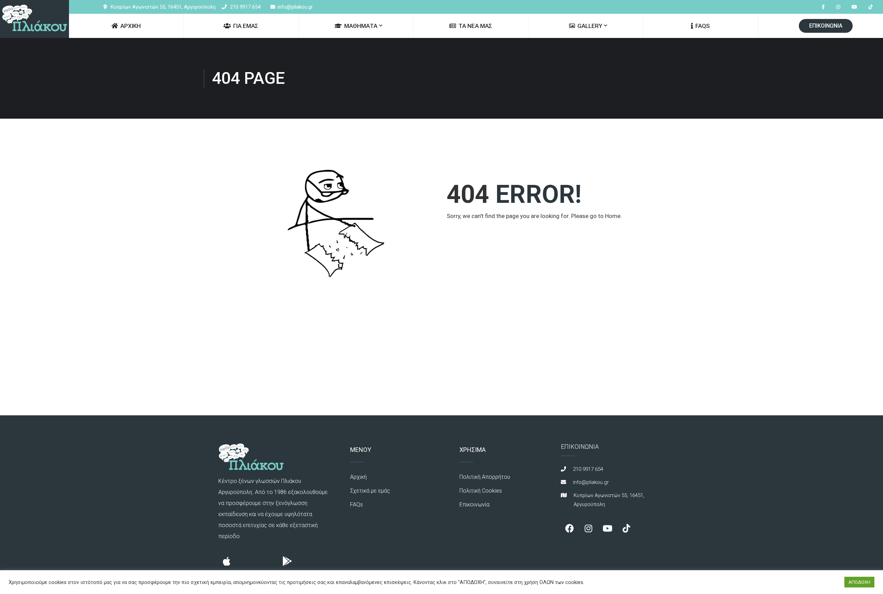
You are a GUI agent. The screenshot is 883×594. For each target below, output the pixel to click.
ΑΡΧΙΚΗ (130, 25)
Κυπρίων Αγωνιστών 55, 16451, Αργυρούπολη (163, 7)
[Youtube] (607, 528)
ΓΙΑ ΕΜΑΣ (245, 25)
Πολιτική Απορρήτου (484, 477)
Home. (613, 215)
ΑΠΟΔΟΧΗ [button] (859, 582)
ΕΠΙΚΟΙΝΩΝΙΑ (825, 25)
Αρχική (358, 477)
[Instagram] (588, 528)
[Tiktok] (626, 528)
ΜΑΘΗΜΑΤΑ (360, 25)
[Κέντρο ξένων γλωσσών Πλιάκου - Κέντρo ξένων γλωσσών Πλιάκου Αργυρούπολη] (34, 19)
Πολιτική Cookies (480, 490)
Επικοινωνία (474, 504)
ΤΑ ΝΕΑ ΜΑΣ (475, 25)
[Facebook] (569, 528)
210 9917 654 (245, 7)
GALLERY (589, 25)
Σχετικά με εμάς (370, 490)
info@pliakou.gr (295, 7)
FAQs (702, 25)
